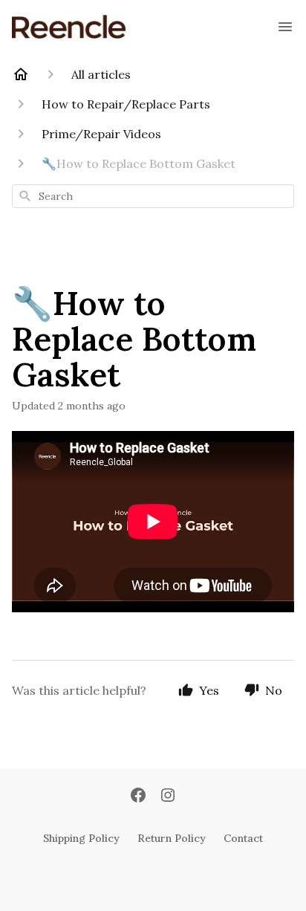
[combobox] (153, 196)
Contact (243, 838)
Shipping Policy (81, 838)
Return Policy (171, 838)
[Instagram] (168, 796)
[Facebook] (138, 796)
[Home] (21, 74)
